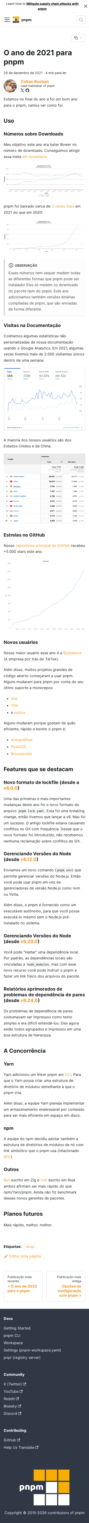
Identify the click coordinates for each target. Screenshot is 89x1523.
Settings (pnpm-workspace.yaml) (32, 1350)
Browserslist (21, 753)
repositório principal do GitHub (43, 545)
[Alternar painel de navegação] (7, 19)
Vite (14, 705)
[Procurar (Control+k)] (81, 19)
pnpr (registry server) (22, 1357)
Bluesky (10, 1406)
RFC (7, 1157)
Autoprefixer (22, 739)
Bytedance (72, 653)
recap (30, 1247)
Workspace (13, 1342)
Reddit (9, 1398)
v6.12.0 (29, 859)
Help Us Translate (19, 1447)
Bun (7, 1180)
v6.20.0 (29, 941)
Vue (14, 698)
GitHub (10, 1440)
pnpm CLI (12, 1335)
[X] (22, 90)
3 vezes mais (63, 206)
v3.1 (68, 1074)
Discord (10, 1413)
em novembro (34, 156)
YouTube (11, 1391)
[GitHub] (27, 90)
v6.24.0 (29, 1000)
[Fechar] (85, 6)
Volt (43, 1180)
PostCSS (18, 746)
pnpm (47, 291)
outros (19, 712)
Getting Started (17, 1328)
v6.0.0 (11, 788)
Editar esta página (25, 1256)
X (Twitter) (13, 1384)
